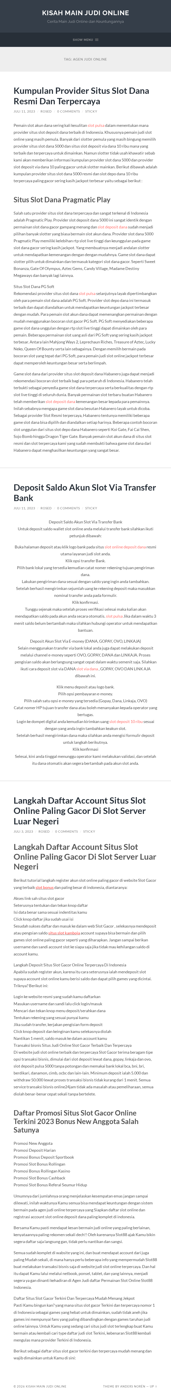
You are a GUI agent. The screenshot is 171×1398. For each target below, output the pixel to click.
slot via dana (87, 668)
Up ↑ (153, 1386)
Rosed (46, 111)
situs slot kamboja (64, 932)
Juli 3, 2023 (23, 831)
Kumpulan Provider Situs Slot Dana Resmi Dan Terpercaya (81, 95)
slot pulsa (96, 125)
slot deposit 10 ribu (126, 721)
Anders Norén (132, 1386)
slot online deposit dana (125, 546)
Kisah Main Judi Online (85, 13)
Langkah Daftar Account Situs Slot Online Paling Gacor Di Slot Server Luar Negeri (80, 810)
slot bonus (45, 887)
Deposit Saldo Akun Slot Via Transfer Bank (85, 492)
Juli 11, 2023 (24, 111)
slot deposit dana (112, 226)
